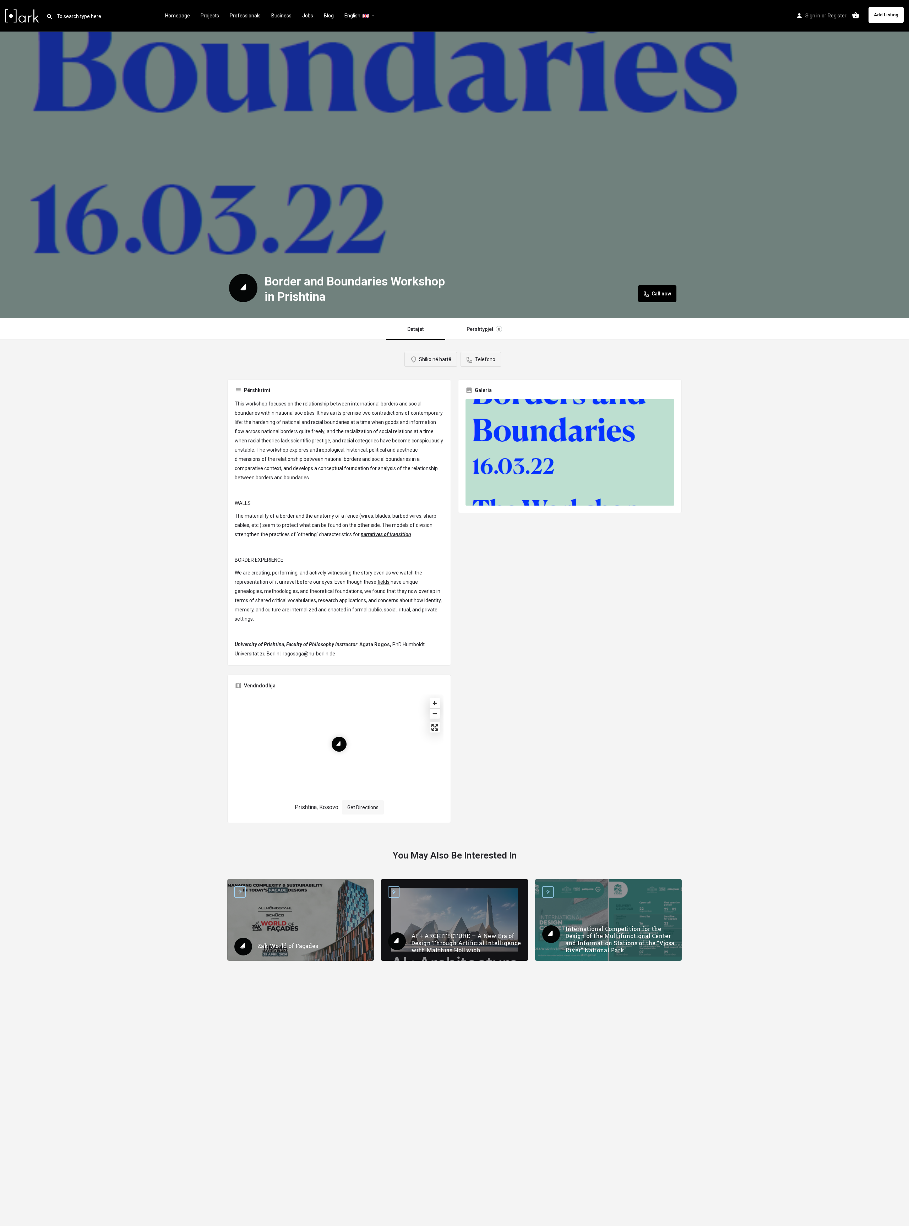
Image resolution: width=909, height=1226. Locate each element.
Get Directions (363, 807)
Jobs (307, 15)
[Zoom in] (435, 703)
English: (353, 15)
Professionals (245, 15)
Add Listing (886, 14)
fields (383, 582)
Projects (210, 15)
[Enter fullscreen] (435, 727)
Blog (329, 15)
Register (837, 15)
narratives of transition (386, 534)
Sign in (812, 15)
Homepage (177, 15)
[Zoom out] (435, 713)
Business (281, 15)
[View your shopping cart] (856, 15)
